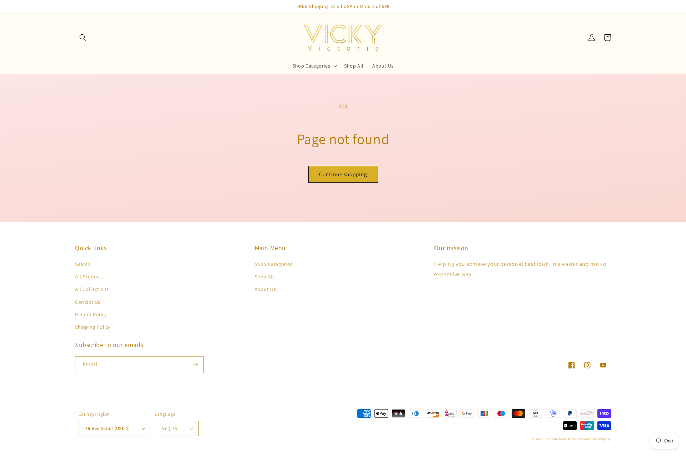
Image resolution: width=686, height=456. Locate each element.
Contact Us (87, 302)
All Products (89, 276)
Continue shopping (343, 174)
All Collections (92, 289)
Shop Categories (274, 264)
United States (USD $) (108, 428)
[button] (83, 37)
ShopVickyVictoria (561, 439)
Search (83, 264)
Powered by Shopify (594, 439)
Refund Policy (91, 314)
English (169, 428)
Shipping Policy (92, 327)
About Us (265, 289)
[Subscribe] (195, 364)
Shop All (264, 276)
